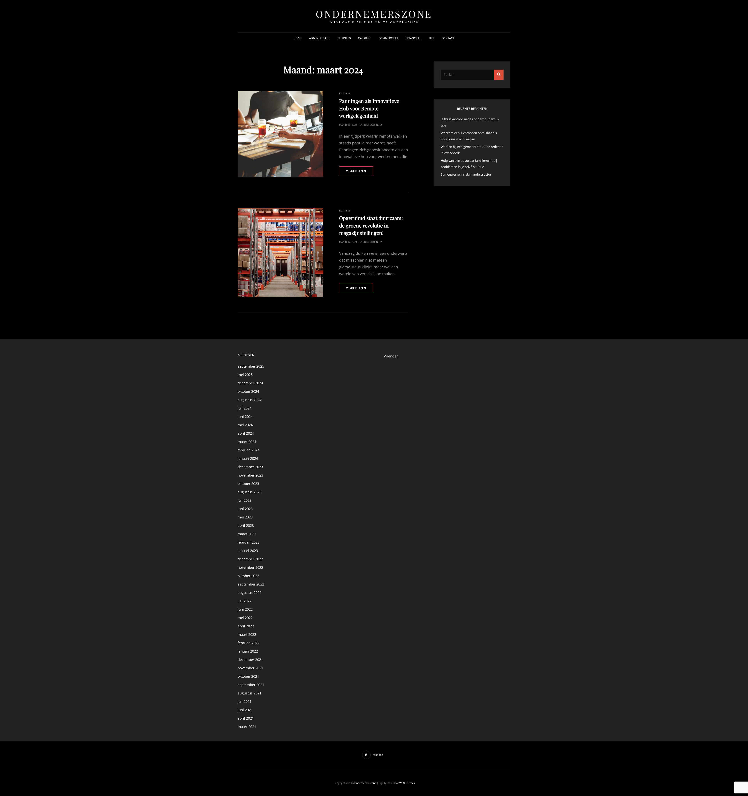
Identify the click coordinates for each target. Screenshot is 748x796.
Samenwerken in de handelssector (466, 174)
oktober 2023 (248, 483)
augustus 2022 (249, 592)
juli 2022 (244, 601)
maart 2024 (247, 441)
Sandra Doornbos (371, 124)
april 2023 (246, 525)
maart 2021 (247, 726)
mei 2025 (245, 374)
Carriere (364, 38)
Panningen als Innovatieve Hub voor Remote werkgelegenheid (369, 108)
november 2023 (250, 475)
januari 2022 (248, 651)
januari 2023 (248, 550)
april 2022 (246, 626)
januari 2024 (248, 458)
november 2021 (250, 668)
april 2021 (246, 718)
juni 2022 (245, 609)
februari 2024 (248, 450)
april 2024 (246, 433)
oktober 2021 (248, 676)
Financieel (413, 38)
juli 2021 (244, 701)
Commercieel (388, 38)
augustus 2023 (249, 492)
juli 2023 (244, 500)
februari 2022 (248, 642)
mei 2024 (245, 425)
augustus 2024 (249, 399)
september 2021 (251, 684)
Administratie (319, 38)
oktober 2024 (248, 391)
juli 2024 (244, 408)
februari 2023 (248, 542)
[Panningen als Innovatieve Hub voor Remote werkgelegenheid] (280, 134)
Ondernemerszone (374, 13)
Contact (447, 38)
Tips (431, 38)
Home (298, 38)
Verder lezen (359, 172)
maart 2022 (247, 634)
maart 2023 (247, 534)
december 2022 (250, 559)
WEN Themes (407, 783)
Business (344, 38)
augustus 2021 (249, 693)
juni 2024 (245, 416)
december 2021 (250, 659)
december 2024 (250, 383)
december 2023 (250, 466)
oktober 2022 (248, 575)
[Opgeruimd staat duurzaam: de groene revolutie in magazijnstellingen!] (280, 252)
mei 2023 (245, 517)
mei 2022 (245, 617)
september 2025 (251, 366)
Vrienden (391, 356)
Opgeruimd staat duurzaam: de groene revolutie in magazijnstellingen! (371, 225)
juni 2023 (245, 508)
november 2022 (250, 567)
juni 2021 (245, 710)
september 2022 (251, 584)
